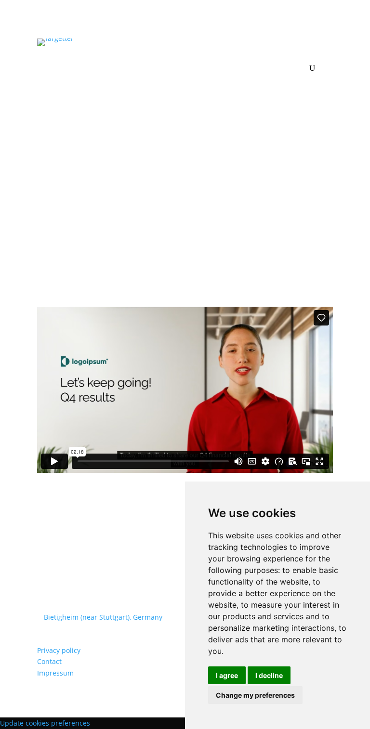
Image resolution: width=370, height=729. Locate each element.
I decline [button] (269, 675)
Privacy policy (58, 650)
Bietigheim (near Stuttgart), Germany (103, 617)
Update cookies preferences (45, 723)
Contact (49, 661)
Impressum (55, 672)
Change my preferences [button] (255, 695)
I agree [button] (227, 675)
